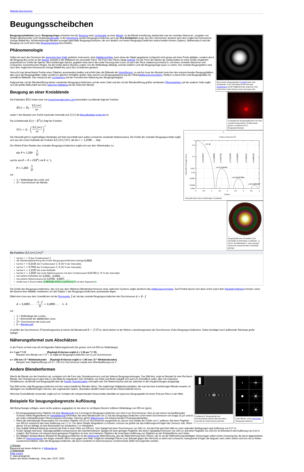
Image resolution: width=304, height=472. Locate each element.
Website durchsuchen (21, 11)
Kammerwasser (34, 438)
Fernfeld (243, 82)
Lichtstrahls (101, 35)
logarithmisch (222, 87)
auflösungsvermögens (150, 75)
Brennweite (64, 296)
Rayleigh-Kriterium (234, 289)
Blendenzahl (27, 324)
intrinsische (93, 436)
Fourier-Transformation (76, 381)
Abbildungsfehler (104, 57)
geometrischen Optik (56, 57)
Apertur (45, 60)
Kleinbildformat (58, 415)
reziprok (131, 60)
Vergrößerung (125, 72)
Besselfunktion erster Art (92, 114)
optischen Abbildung (57, 85)
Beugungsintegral (50, 43)
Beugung (83, 35)
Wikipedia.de (50, 448)
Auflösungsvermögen (162, 289)
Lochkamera (58, 77)
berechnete (256, 419)
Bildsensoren (97, 418)
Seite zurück (16, 453)
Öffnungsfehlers (173, 82)
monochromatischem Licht (62, 99)
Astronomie (72, 38)
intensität (54, 38)
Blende (119, 35)
